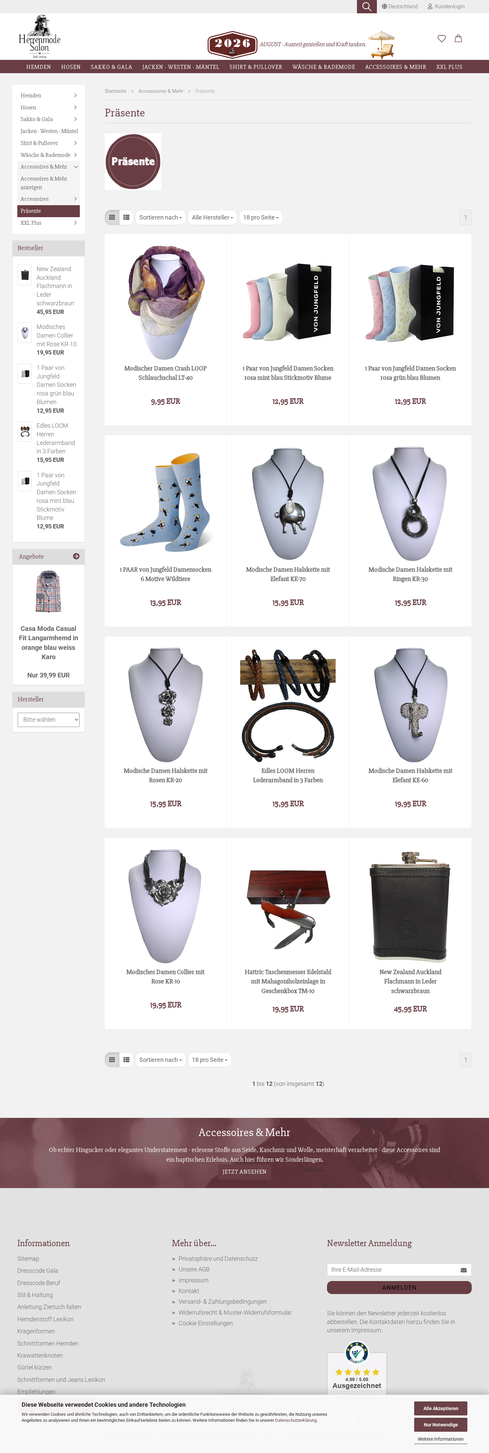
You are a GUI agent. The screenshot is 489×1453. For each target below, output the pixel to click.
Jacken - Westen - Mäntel (181, 67)
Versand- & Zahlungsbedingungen (223, 1301)
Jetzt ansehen (245, 1172)
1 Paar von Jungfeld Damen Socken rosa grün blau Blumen (410, 373)
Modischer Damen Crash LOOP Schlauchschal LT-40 (165, 373)
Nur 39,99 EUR (48, 675)
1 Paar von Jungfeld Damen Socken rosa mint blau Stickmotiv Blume (288, 373)
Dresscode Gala (37, 1270)
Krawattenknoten (40, 1355)
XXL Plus (449, 67)
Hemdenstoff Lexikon (45, 1319)
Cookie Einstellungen (206, 1323)
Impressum (194, 1280)
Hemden (38, 67)
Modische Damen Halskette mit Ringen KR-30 (410, 574)
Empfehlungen (36, 1391)
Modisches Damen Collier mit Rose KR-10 (165, 977)
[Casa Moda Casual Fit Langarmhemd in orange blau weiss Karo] (48, 591)
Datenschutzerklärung (296, 1420)
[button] (458, 39)
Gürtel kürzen (34, 1367)
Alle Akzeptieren (440, 1408)
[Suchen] (367, 6)
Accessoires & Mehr (395, 67)
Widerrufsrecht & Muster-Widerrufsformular (235, 1312)
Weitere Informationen (441, 1439)
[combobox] (160, 217)
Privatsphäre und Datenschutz (218, 1258)
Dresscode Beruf (38, 1282)
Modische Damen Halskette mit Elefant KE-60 (410, 776)
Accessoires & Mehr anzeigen (44, 183)
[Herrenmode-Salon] (39, 36)
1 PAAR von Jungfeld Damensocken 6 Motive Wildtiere (165, 574)
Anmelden (399, 1287)
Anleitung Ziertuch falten (49, 1306)
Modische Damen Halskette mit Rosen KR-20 (166, 776)
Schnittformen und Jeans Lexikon (61, 1379)
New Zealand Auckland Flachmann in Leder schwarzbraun (410, 981)
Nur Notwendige (441, 1424)
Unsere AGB (194, 1269)
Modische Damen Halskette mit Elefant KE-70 (288, 574)
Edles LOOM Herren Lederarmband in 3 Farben (288, 776)
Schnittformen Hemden (48, 1343)
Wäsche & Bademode (323, 67)
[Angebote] (76, 557)
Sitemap (28, 1258)
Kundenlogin (448, 6)
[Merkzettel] (441, 39)
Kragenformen (36, 1331)
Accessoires (35, 199)
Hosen (71, 67)
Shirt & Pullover (256, 67)
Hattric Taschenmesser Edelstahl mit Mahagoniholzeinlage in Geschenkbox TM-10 (288, 981)
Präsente (31, 211)
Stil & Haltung (35, 1294)
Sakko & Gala (111, 67)
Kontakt (189, 1290)
